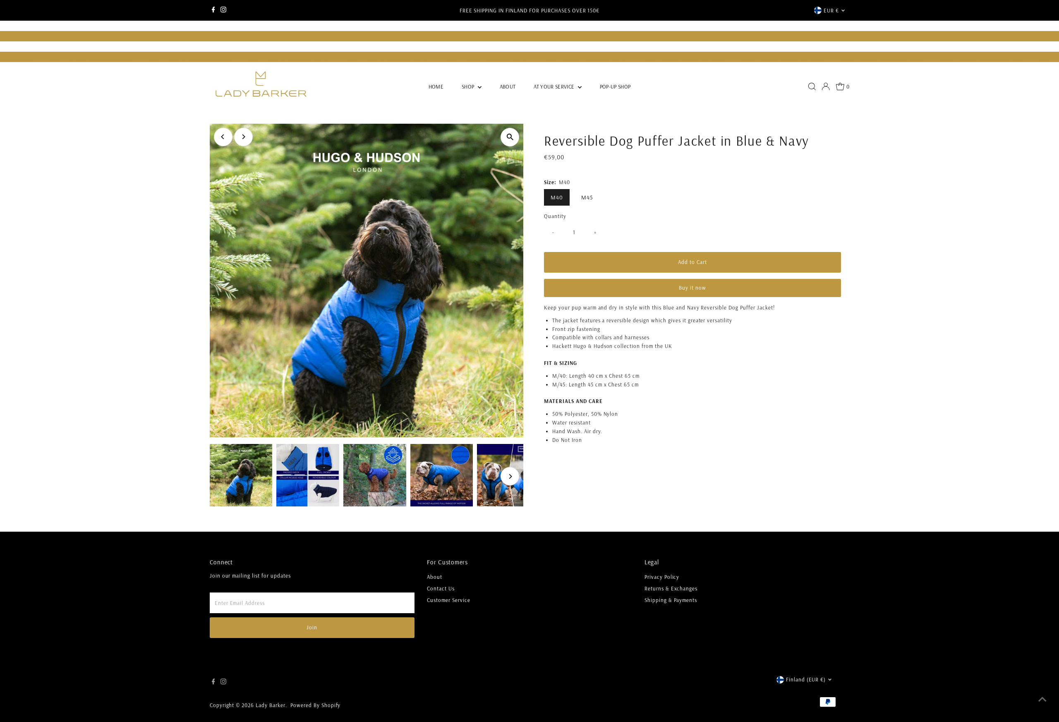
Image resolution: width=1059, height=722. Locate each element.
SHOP (469, 86)
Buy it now (692, 287)
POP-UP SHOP (615, 86)
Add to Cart (692, 262)
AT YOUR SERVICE (554, 86)
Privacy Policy (662, 576)
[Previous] (223, 136)
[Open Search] (812, 86)
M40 (557, 197)
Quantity (555, 216)
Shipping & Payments (671, 600)
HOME (436, 86)
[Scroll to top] (1042, 699)
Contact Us (441, 588)
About (434, 576)
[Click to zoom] (510, 137)
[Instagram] (223, 10)
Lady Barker (270, 705)
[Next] (243, 136)
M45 (587, 197)
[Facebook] (213, 10)
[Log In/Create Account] (825, 86)
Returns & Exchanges (671, 588)
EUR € (831, 10)
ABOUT (508, 86)
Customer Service (448, 600)
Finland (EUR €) (806, 679)
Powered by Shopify (315, 705)
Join (312, 627)
